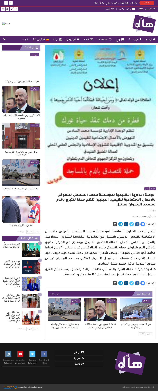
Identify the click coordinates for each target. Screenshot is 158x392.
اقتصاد (86, 39)
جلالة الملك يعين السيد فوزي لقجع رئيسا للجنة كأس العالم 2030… (12, 316)
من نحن (128, 9)
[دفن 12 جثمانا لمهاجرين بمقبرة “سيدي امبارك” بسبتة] (136, 309)
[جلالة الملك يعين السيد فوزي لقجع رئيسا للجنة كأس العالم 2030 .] (31, 318)
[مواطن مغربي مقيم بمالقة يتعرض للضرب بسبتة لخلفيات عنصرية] (21, 136)
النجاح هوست (22, 386)
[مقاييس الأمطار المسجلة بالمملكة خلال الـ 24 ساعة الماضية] (31, 301)
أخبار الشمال (133, 39)
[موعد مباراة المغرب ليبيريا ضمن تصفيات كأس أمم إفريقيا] (31, 267)
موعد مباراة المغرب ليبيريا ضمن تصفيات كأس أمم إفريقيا (11, 264)
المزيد (26, 39)
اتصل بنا (118, 9)
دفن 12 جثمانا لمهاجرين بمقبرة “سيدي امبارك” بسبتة (115, 3)
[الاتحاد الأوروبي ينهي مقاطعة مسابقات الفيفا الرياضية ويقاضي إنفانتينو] (100, 309)
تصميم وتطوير (37, 386)
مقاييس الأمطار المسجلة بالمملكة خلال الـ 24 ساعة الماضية (11, 298)
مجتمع (118, 39)
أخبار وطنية (71, 39)
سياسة (55, 39)
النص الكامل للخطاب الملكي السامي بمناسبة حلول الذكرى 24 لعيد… (11, 282)
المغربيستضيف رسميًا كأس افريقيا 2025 (11, 245)
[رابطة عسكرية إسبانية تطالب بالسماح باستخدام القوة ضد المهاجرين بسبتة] (64, 309)
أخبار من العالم (39, 39)
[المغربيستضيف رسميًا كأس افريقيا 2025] (31, 250)
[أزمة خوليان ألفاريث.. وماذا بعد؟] (21, 209)
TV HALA (102, 39)
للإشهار (108, 9)
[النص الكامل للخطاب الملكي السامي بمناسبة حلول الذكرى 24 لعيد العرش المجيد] (31, 284)
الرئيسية (149, 39)
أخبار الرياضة (111, 301)
